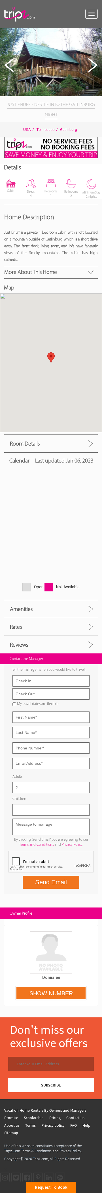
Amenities (21, 609)
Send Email (51, 882)
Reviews (19, 644)
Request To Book (51, 1187)
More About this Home (30, 272)
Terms (30, 1125)
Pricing (55, 1117)
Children (19, 798)
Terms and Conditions (36, 844)
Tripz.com (40, 1158)
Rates (16, 626)
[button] (96, 33)
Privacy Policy (72, 844)
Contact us (75, 1117)
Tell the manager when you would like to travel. (48, 669)
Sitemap (11, 1132)
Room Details (25, 443)
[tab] (51, 443)
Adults (17, 776)
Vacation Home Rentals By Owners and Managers (45, 1110)
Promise (11, 1117)
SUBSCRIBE (51, 1085)
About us (12, 1125)
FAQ (73, 1125)
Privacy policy (53, 1125)
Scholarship (34, 1117)
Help (86, 1125)
